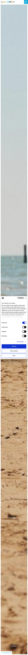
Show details (20, 341)
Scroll (14, 646)
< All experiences (6, 653)
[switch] (24, 327)
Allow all (14, 346)
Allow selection (14, 351)
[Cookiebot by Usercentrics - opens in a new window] (18, 298)
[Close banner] (25, 298)
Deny (14, 355)
